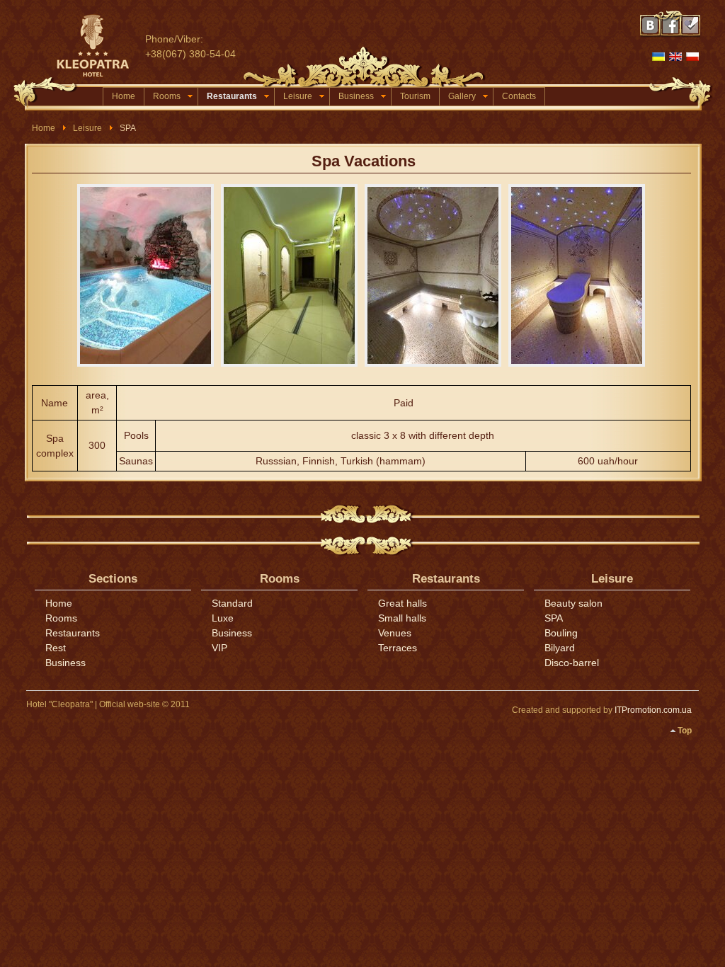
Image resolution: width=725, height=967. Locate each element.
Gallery (462, 96)
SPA (553, 618)
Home (123, 96)
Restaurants (232, 96)
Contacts (519, 96)
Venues (394, 633)
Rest (55, 647)
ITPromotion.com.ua (653, 710)
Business (356, 96)
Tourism (415, 96)
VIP (219, 647)
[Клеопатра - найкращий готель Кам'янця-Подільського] (99, 46)
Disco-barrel (571, 662)
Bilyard (559, 647)
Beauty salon (573, 603)
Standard (232, 603)
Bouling (561, 633)
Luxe (223, 618)
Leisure (297, 96)
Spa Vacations (364, 161)
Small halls (402, 618)
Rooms (167, 96)
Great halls (402, 603)
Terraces (397, 647)
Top (685, 731)
